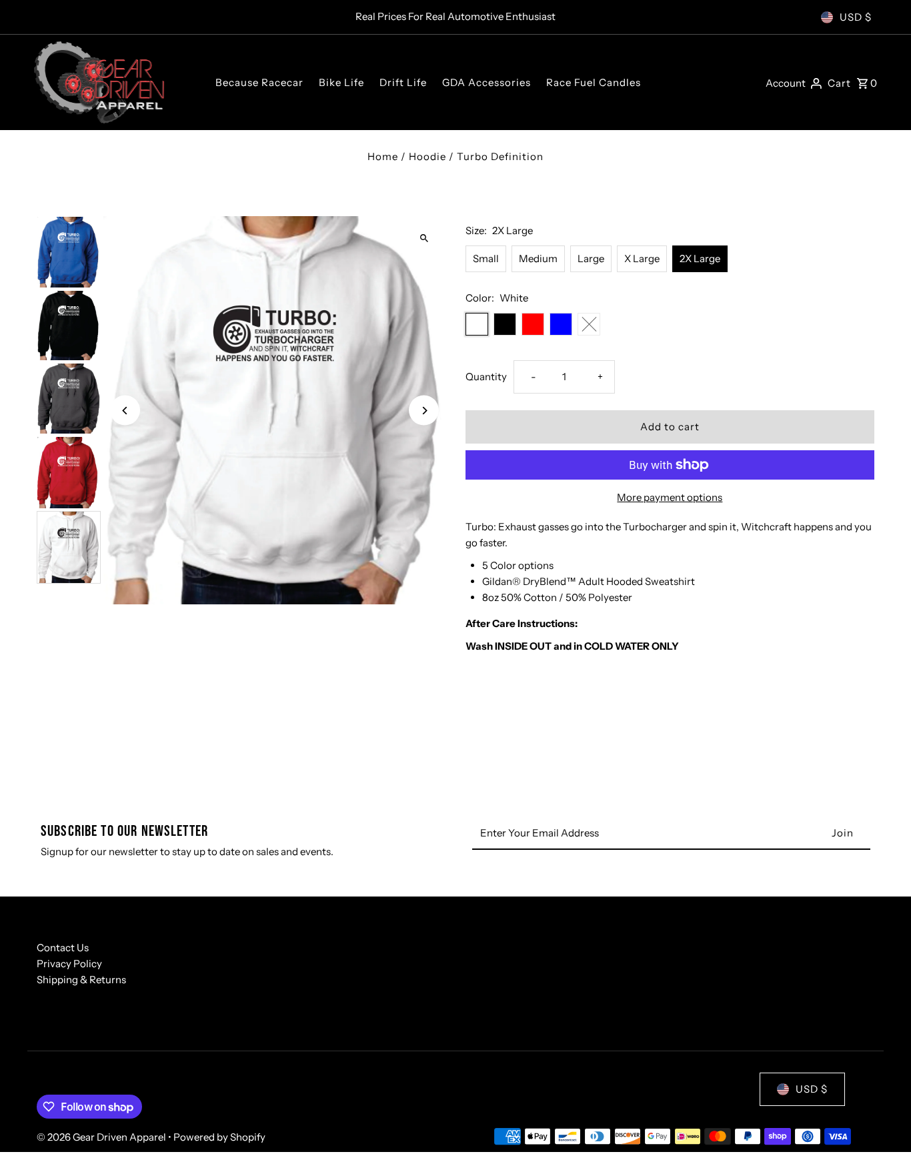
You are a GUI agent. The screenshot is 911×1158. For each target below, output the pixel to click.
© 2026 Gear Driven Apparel (102, 1137)
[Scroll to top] (883, 1123)
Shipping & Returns (81, 979)
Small (486, 258)
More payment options (669, 497)
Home (382, 156)
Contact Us (63, 947)
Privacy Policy (69, 963)
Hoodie (427, 156)
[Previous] (125, 411)
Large (591, 258)
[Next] (424, 411)
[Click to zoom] (424, 238)
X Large (642, 258)
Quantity (486, 376)
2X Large (700, 258)
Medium (538, 258)
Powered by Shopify (219, 1137)
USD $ (856, 17)
